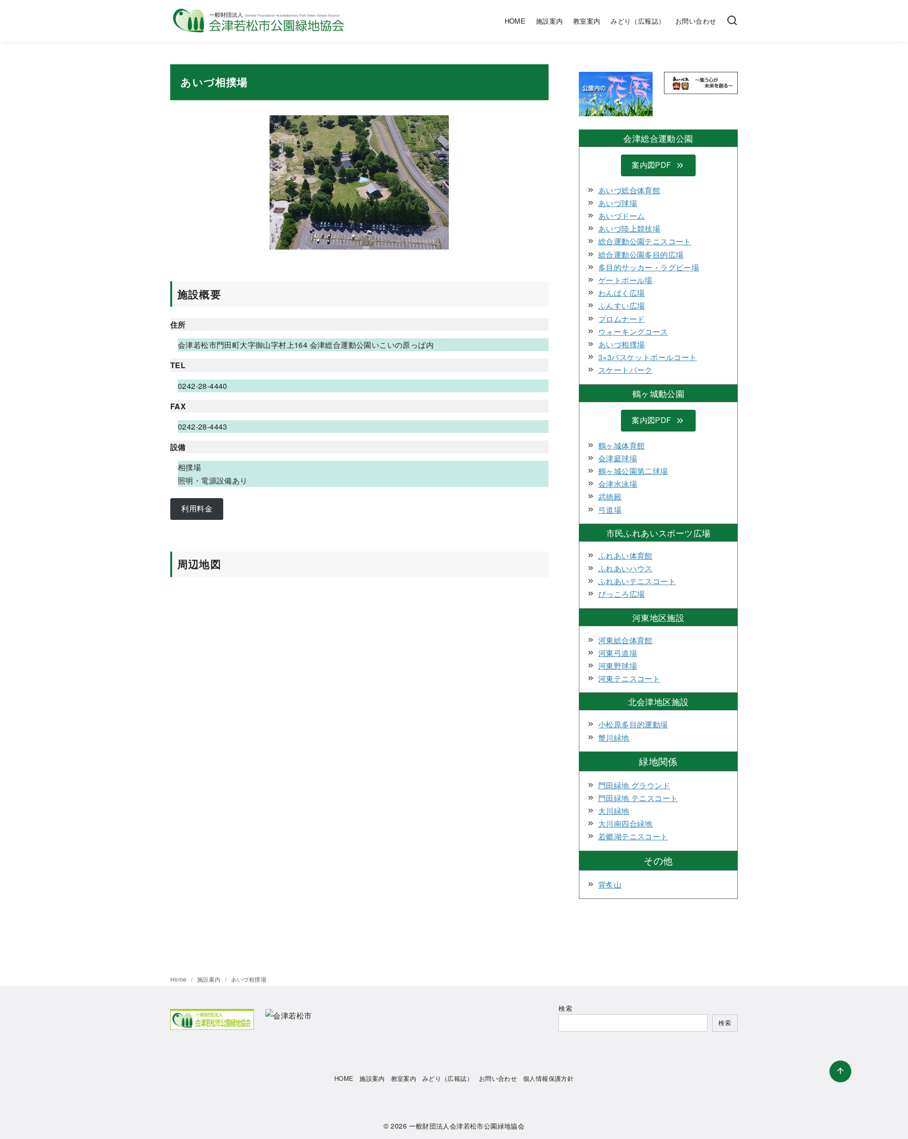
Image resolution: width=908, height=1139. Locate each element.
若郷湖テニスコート (633, 836)
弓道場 (609, 509)
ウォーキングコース (633, 331)
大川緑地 (613, 810)
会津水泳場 (617, 483)
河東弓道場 (617, 652)
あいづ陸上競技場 (629, 228)
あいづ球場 (617, 203)
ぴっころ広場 (621, 593)
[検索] (732, 20)
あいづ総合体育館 (629, 190)
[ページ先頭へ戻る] (840, 1071)
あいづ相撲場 (621, 344)
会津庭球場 (617, 458)
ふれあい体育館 (625, 555)
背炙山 (609, 884)
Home (179, 979)
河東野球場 (617, 665)
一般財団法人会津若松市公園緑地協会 (467, 1125)
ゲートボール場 (625, 280)
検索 (565, 1008)
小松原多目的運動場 (633, 724)
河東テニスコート (629, 678)
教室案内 (587, 21)
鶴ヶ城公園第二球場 (633, 471)
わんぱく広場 (621, 292)
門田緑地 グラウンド (634, 785)
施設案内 (549, 21)
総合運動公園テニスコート (644, 241)
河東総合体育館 (625, 640)
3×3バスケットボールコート (647, 357)
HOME (515, 21)
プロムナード (621, 318)
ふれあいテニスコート (637, 581)
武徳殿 (609, 496)
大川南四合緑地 (625, 823)
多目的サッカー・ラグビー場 (648, 267)
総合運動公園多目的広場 (640, 254)
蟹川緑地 (613, 737)
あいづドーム (621, 215)
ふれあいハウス (625, 568)
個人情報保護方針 (548, 1078)
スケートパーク (625, 369)
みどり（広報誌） (638, 21)
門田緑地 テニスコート (638, 798)
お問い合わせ (695, 21)
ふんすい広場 (621, 305)
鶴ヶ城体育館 (621, 445)
